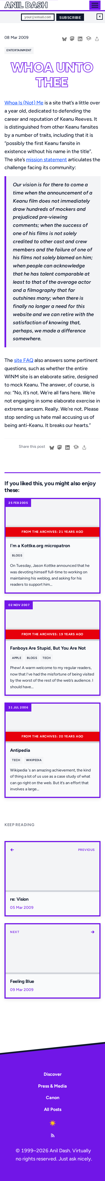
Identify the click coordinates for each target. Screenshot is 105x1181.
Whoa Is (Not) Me (23, 103)
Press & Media (52, 1086)
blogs (17, 555)
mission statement (46, 159)
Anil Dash (25, 5)
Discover (53, 1074)
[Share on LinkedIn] (80, 38)
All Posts (52, 1109)
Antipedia (20, 750)
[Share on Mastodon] (72, 38)
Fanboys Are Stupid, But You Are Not (48, 648)
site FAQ (23, 360)
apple (16, 658)
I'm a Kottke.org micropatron (40, 545)
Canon (52, 1097)
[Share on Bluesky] (64, 38)
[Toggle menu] (95, 5)
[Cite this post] (88, 37)
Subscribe (70, 18)
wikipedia (33, 760)
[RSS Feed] (52, 1135)
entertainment (18, 50)
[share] (97, 38)
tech (47, 658)
